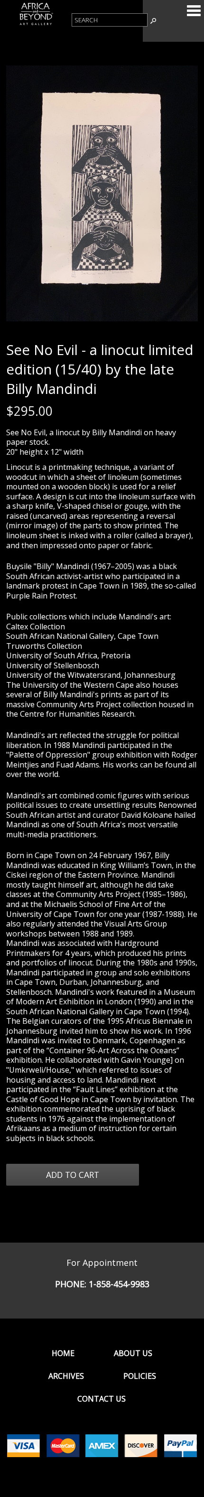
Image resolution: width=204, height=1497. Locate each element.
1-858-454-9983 (119, 1284)
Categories (193, 10)
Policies (139, 1376)
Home (63, 1353)
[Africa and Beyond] (36, 24)
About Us (133, 1353)
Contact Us (101, 1399)
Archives (66, 1376)
